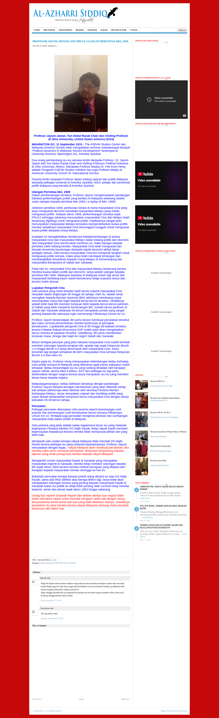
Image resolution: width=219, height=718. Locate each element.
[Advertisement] (81, 532)
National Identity (45, 563)
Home (81, 699)
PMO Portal (49, 30)
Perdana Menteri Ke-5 (158, 400)
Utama (37, 30)
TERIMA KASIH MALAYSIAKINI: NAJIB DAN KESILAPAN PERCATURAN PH (161, 526)
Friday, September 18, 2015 (51, 600)
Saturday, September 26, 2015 (52, 618)
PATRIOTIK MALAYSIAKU (64, 563)
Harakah (92, 30)
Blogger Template (166, 711)
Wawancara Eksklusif (158, 436)
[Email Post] (59, 560)
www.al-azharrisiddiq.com (53, 711)
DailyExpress (65, 30)
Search (182, 30)
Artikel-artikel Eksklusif (159, 465)
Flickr (104, 30)
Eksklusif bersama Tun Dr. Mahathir (164, 417)
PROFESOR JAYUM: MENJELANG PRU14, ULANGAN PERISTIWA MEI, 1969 (80, 41)
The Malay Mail (119, 30)
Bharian (80, 30)
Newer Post (37, 699)
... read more (146, 517)
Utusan (133, 30)
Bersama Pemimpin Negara (160, 451)
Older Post (125, 699)
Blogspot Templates (181, 711)
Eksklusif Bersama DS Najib (161, 386)
